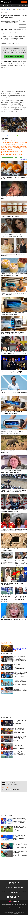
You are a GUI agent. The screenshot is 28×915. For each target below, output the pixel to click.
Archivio (16, 892)
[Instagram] (19, 897)
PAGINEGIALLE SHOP (21, 903)
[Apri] (2, 2)
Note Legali (11, 907)
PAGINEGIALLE (13, 903)
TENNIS (5, 12)
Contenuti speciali (6, 891)
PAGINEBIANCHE (9, 904)
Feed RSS (11, 892)
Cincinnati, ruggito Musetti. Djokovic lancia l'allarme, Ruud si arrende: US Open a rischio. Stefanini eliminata (14, 147)
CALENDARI (4, 5)
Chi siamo (5, 907)
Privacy (16, 907)
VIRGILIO (8, 903)
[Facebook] (8, 897)
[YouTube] (11, 897)
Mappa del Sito (22, 891)
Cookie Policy (21, 907)
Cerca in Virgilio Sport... (13, 887)
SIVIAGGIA (24, 904)
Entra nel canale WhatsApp (15, 56)
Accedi (24, 2)
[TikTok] (15, 897)
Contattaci (15, 891)
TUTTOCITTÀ (15, 904)
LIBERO (4, 903)
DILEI (20, 904)
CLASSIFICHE (13, 5)
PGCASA (4, 904)
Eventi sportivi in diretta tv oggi (10, 789)
